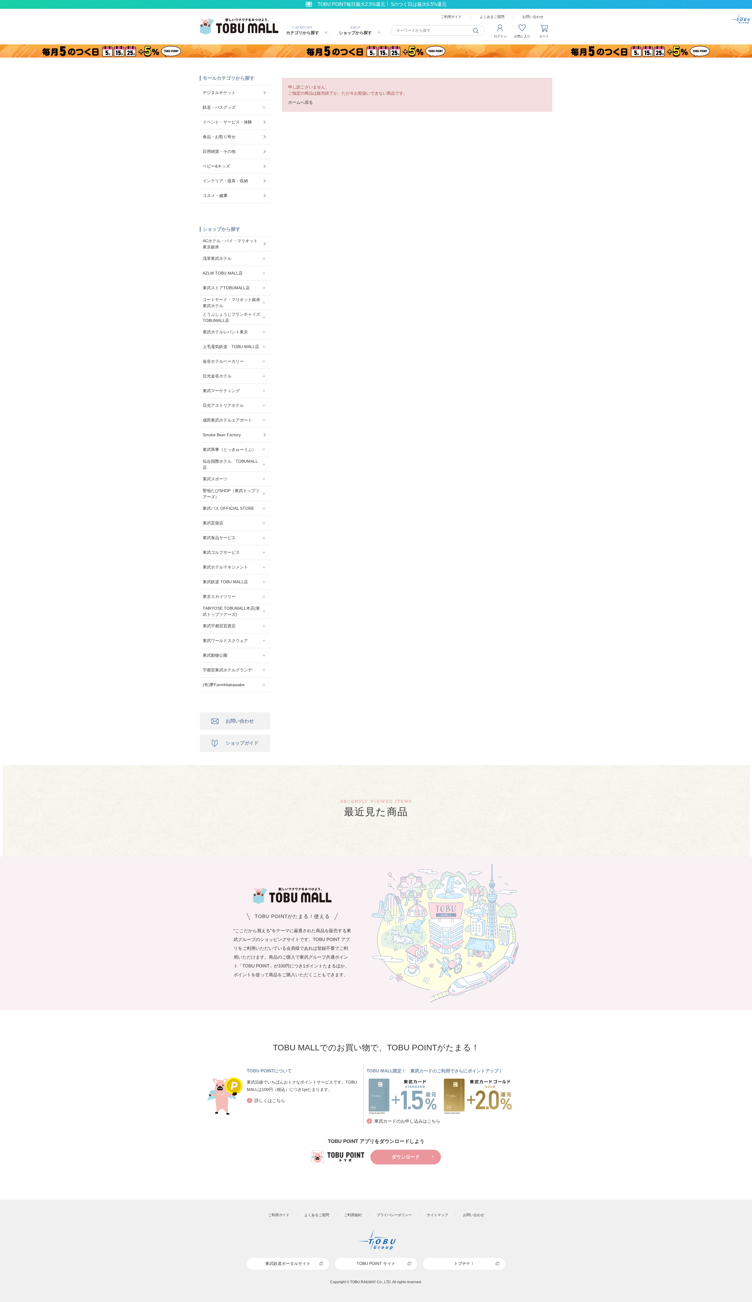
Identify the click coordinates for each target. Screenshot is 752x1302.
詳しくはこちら (269, 1100)
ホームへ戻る (300, 102)
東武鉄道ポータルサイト (287, 1263)
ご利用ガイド (451, 17)
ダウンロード (406, 1156)
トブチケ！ (464, 1263)
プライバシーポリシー (394, 1215)
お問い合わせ (532, 17)
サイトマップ (437, 1215)
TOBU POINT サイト (376, 1263)
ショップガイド (242, 743)
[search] (475, 30)
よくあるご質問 (492, 17)
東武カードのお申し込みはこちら (407, 1121)
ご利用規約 (353, 1215)
